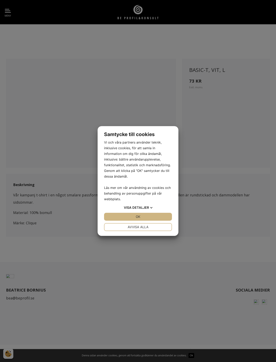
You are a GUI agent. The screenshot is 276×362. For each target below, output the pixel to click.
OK (138, 217)
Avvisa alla (138, 227)
